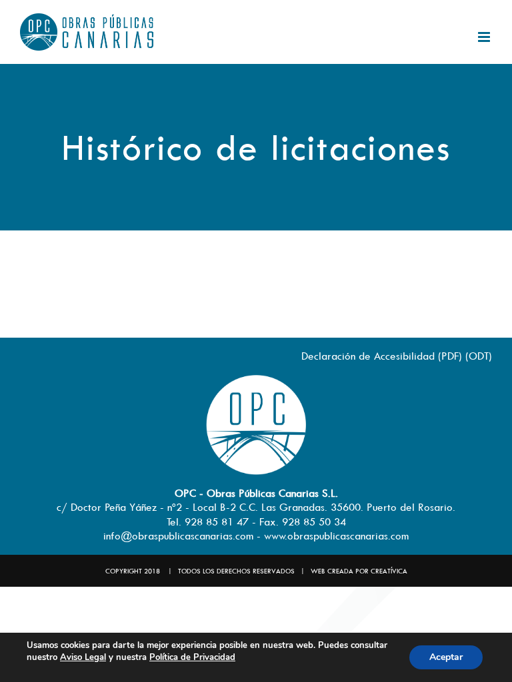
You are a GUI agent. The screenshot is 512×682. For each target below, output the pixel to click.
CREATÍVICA (389, 570)
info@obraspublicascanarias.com (178, 535)
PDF (450, 355)
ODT (479, 355)
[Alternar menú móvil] (485, 37)
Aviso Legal (83, 657)
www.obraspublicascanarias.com (336, 535)
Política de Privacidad (192, 657)
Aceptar (446, 657)
